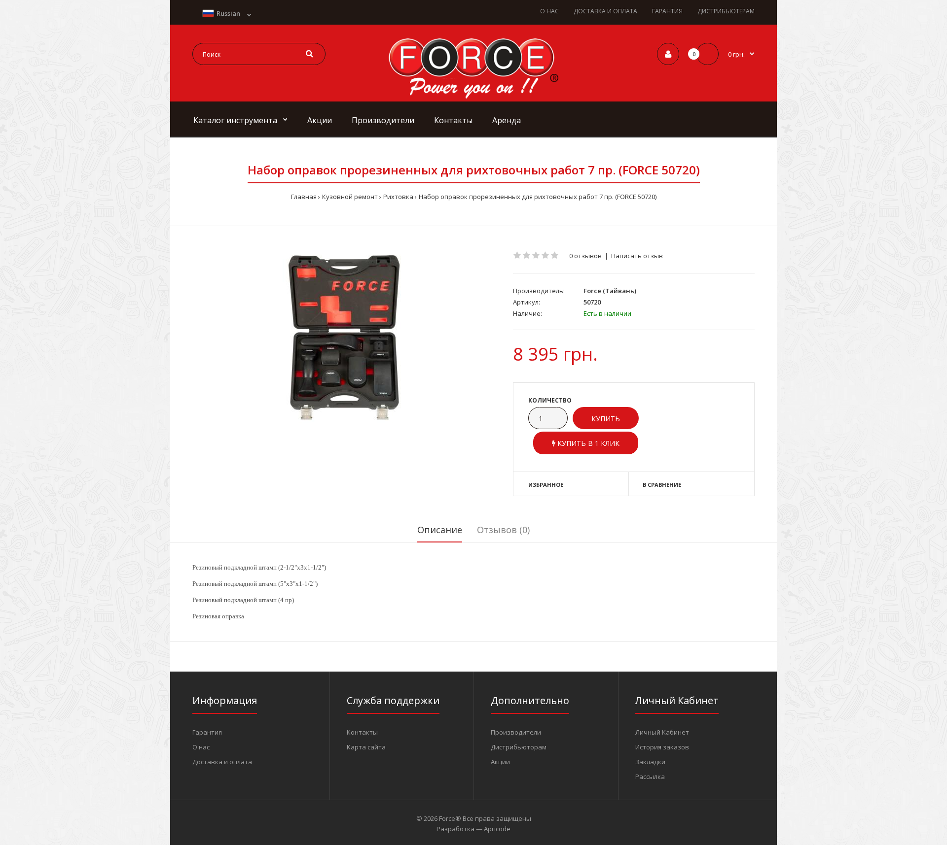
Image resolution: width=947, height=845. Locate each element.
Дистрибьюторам (518, 747)
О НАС (549, 11)
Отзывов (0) (503, 530)
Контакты (362, 732)
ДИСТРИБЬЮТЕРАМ (726, 11)
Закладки (650, 761)
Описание (439, 530)
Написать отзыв (637, 255)
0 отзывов (585, 255)
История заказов (662, 747)
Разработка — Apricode (473, 828)
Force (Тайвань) (609, 290)
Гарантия (207, 732)
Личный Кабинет (662, 732)
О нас (201, 747)
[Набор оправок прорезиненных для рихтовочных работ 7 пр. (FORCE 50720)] (345, 337)
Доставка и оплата (222, 761)
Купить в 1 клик (587, 443)
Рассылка (650, 776)
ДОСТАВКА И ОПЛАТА (605, 11)
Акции (500, 761)
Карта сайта (366, 747)
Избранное (545, 484)
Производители (516, 732)
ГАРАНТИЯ (667, 11)
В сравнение (662, 484)
